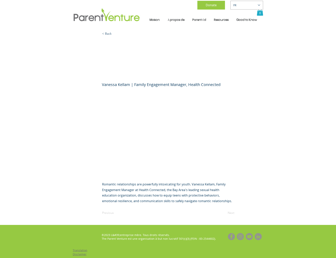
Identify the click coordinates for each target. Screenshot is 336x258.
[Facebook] (231, 236)
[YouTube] (249, 236)
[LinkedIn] (258, 236)
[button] (260, 12)
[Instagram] (240, 236)
